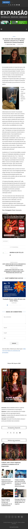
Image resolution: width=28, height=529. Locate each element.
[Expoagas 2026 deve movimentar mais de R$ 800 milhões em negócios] (21, 493)
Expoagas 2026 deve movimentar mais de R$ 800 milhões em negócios (20, 502)
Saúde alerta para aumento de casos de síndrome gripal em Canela (7, 482)
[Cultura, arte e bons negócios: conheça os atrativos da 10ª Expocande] (14, 452)
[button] (11, 2)
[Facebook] (6, 517)
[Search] (26, 29)
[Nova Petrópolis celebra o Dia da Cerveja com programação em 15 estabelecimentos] (7, 493)
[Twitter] (10, 4)
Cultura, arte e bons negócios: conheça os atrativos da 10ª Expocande (11, 464)
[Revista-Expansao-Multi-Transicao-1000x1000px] (14, 215)
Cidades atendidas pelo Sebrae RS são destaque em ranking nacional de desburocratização (20, 483)
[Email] (19, 4)
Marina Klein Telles (11, 44)
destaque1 (5, 241)
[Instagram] (12, 4)
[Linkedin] (14, 4)
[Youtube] (16, 4)
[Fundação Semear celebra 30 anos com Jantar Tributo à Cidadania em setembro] (14, 289)
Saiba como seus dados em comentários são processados (14, 350)
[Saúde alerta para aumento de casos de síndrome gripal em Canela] (7, 474)
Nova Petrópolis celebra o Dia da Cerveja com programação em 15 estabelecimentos (6, 502)
